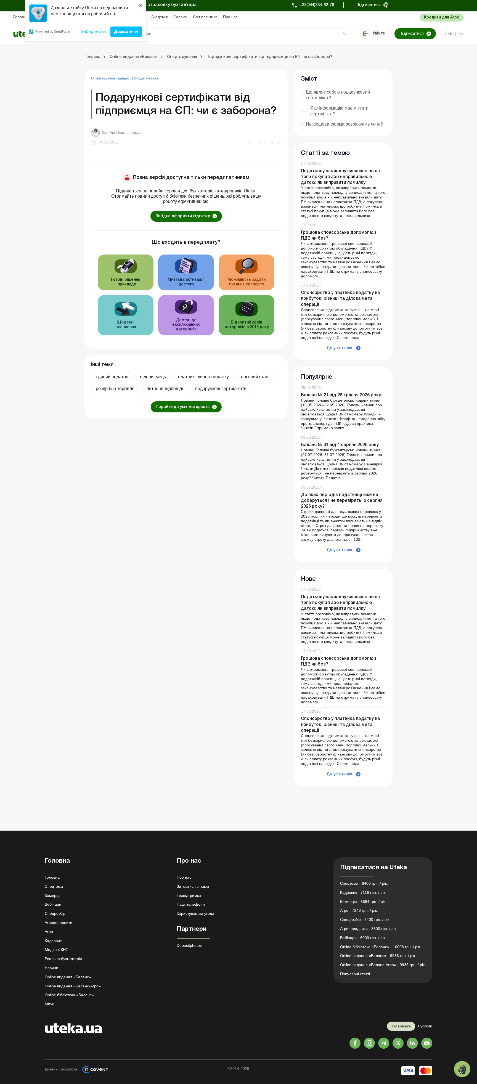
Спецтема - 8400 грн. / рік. (364, 883)
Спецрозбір (55, 913)
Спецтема (54, 886)
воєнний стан (254, 376)
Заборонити (93, 31)
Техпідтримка (189, 895)
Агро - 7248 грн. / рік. (359, 910)
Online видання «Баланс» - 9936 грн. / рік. (378, 955)
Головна (20, 17)
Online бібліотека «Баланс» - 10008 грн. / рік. (380, 947)
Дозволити (126, 31)
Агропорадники (58, 922)
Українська (401, 1026)
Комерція (53, 895)
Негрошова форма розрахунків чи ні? (344, 124)
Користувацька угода (195, 913)
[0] (462, 1069)
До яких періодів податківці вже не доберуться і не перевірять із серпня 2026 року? (342, 500)
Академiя (159, 17)
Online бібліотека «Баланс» (69, 995)
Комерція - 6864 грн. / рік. (363, 901)
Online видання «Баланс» (111, 78)
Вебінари (53, 904)
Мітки (49, 1004)
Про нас (230, 17)
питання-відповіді (165, 388)
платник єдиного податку (203, 376)
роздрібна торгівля (115, 388)
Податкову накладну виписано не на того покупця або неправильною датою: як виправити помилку (340, 177)
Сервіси (180, 17)
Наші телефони (191, 904)
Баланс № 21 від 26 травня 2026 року (341, 395)
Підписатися (368, 5)
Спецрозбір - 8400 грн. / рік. (365, 919)
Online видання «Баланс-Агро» (73, 986)
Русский (425, 1026)
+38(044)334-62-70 (317, 5)
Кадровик (53, 941)
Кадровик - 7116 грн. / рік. (363, 892)
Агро (49, 931)
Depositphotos (189, 945)
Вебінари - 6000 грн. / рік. (363, 937)
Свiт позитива (205, 17)
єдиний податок (112, 376)
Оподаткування (146, 78)
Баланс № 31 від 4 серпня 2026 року (340, 445)
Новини (51, 968)
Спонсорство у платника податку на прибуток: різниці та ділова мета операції (340, 298)
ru (461, 34)
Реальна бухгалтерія (63, 958)
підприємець (153, 376)
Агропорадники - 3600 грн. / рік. (368, 928)
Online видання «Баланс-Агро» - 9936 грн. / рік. (383, 965)
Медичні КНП (56, 949)
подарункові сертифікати (221, 388)
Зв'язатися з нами (193, 886)
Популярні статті (355, 974)
